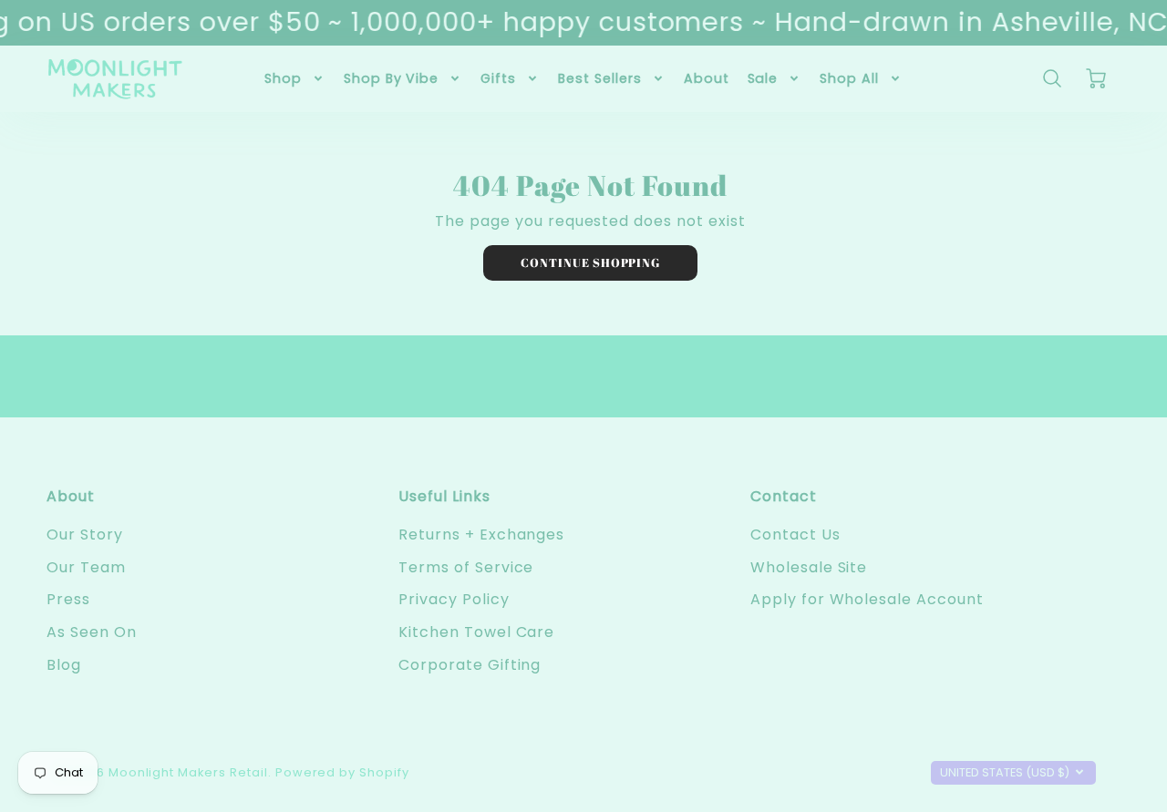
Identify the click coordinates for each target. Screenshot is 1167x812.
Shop (283, 78)
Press (68, 599)
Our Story (84, 534)
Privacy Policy (453, 599)
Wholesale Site (808, 567)
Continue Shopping (590, 262)
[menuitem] (295, 78)
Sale (763, 78)
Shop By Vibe (391, 78)
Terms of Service (465, 567)
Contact (783, 496)
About (706, 78)
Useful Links (444, 496)
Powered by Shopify (342, 772)
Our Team (86, 567)
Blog (63, 664)
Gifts (498, 78)
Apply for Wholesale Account (867, 599)
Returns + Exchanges (481, 534)
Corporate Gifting (469, 664)
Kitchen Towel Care (476, 632)
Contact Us (795, 534)
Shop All (849, 78)
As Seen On (91, 632)
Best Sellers (600, 78)
